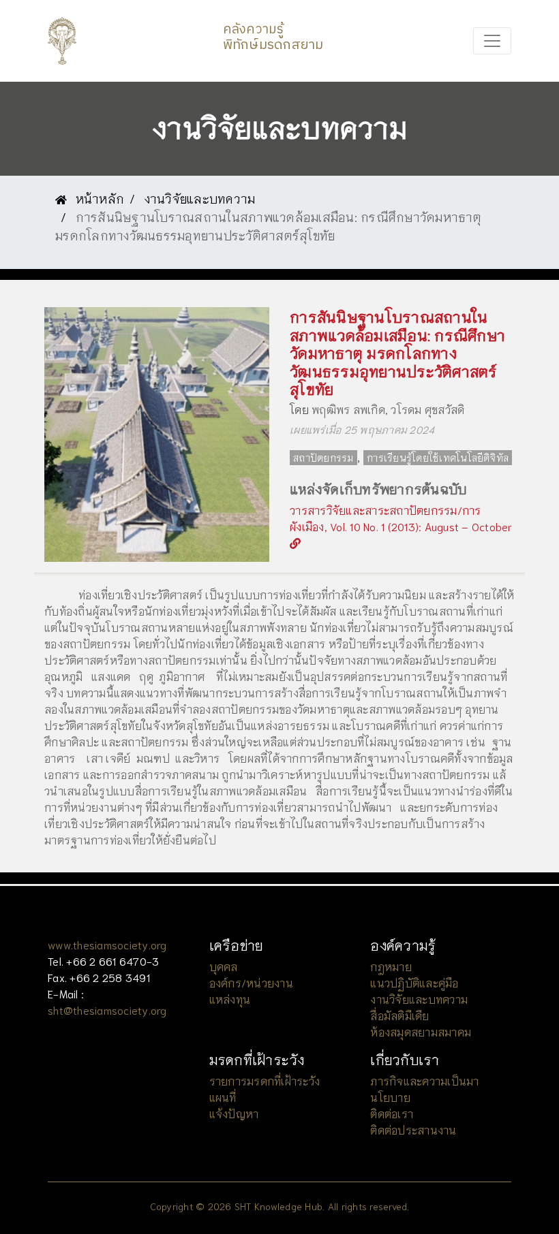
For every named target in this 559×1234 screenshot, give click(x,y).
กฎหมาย (391, 966)
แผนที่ (223, 1097)
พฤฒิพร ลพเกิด (348, 409)
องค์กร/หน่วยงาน (251, 982)
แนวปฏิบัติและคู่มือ (414, 982)
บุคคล (223, 966)
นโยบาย (390, 1097)
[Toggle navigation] (492, 40)
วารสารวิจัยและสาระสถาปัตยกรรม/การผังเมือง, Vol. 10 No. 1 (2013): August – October (401, 518)
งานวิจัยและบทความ (200, 198)
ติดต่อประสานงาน (413, 1129)
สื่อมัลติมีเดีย (399, 1015)
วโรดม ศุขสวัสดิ (427, 409)
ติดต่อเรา (391, 1113)
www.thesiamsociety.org (107, 944)
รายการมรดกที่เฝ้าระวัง (264, 1080)
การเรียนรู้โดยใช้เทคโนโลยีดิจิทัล (438, 458)
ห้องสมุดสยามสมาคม (420, 1031)
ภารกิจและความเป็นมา (424, 1080)
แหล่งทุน (230, 999)
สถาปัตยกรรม (323, 458)
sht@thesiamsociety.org (107, 1009)
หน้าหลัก (98, 198)
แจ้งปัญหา (234, 1113)
